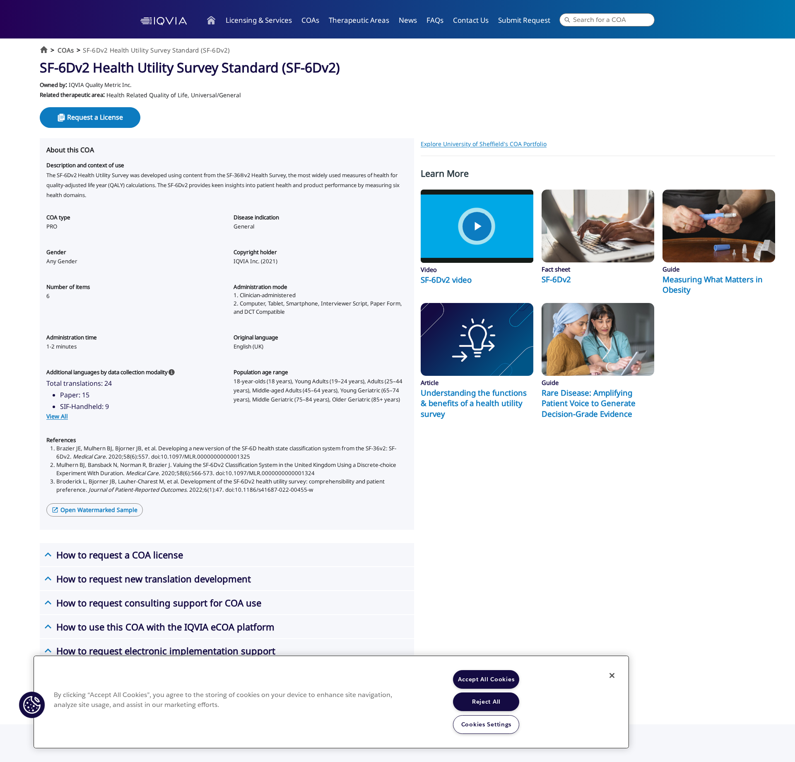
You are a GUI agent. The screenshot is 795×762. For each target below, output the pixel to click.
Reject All (486, 701)
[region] (331, 702)
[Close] (612, 675)
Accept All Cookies (486, 679)
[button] (32, 705)
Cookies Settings (486, 724)
